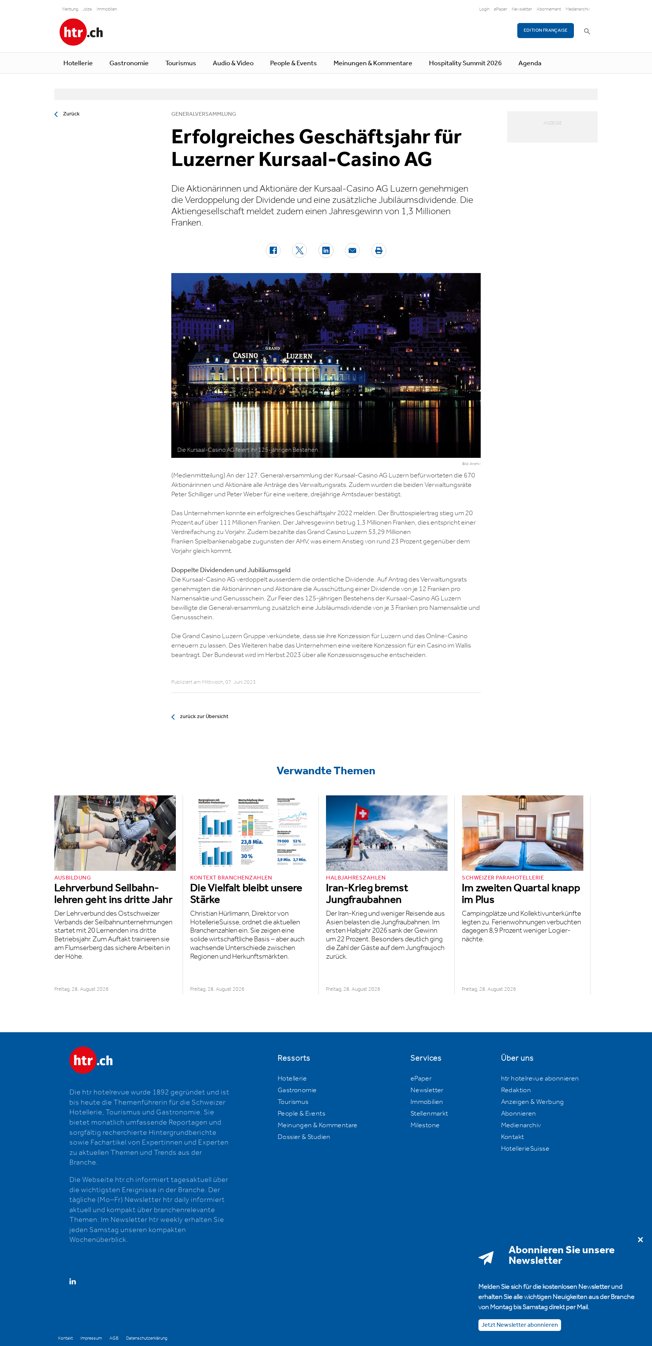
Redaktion (516, 1090)
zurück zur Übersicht (204, 716)
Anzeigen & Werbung (532, 1102)
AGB (113, 1338)
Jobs (87, 9)
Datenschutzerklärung (146, 1338)
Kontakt (512, 1137)
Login (484, 9)
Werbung (70, 9)
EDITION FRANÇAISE (546, 30)
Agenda (529, 63)
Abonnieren (518, 1113)
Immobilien (107, 9)
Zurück (71, 114)
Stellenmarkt (429, 1113)
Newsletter (522, 9)
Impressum (91, 1338)
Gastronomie (129, 63)
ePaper (500, 9)
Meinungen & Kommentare (373, 63)
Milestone (425, 1125)
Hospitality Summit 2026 (465, 63)
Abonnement (549, 9)
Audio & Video (233, 63)
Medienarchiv (578, 9)
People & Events (293, 63)
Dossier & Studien (304, 1137)
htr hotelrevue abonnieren (540, 1078)
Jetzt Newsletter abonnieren (519, 1325)
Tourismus (180, 63)
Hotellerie (78, 63)
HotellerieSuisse (525, 1148)
